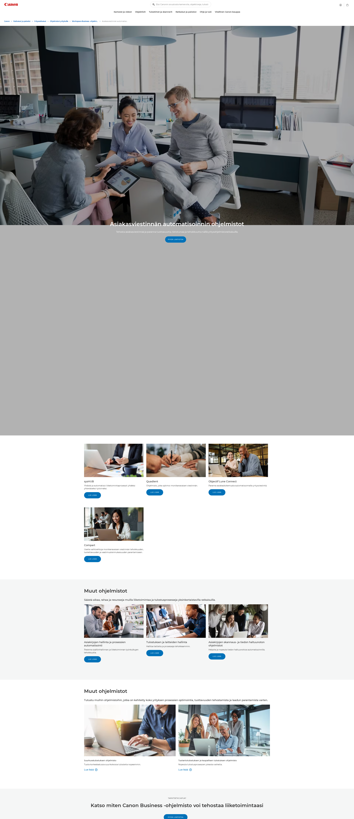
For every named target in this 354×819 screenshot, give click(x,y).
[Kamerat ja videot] (133, 12)
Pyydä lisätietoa (175, 239)
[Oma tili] (340, 5)
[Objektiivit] (147, 12)
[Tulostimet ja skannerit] (173, 12)
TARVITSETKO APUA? (177, 798)
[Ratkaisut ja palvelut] (197, 12)
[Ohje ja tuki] (213, 12)
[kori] (347, 5)
